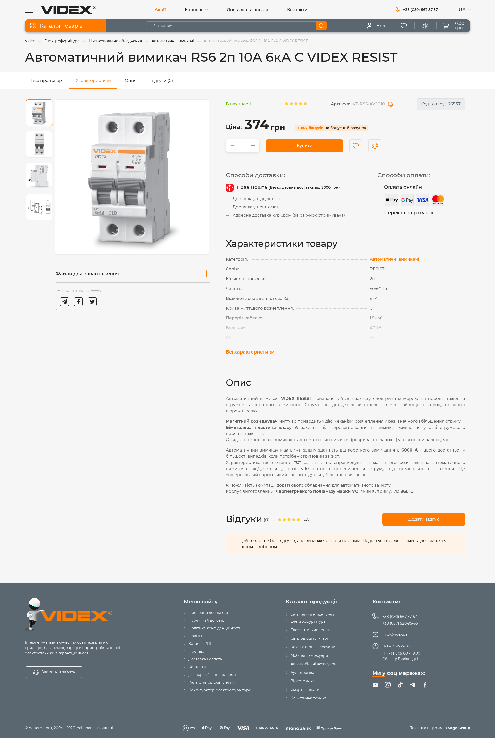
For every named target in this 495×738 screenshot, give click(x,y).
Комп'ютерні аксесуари (313, 647)
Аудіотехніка (302, 672)
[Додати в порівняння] (374, 145)
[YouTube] (375, 685)
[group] (132, 177)
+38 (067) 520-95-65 (400, 623)
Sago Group (459, 728)
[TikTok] (400, 685)
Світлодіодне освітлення (314, 614)
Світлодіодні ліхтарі (309, 638)
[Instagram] (388, 685)
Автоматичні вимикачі (394, 259)
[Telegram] (412, 685)
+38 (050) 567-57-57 (399, 616)
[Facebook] (425, 685)
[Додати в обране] (355, 145)
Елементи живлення (310, 630)
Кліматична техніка (309, 698)
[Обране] (404, 25)
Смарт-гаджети (305, 689)
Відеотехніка (303, 681)
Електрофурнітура (308, 621)
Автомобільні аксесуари (314, 664)
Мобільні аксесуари (309, 655)
